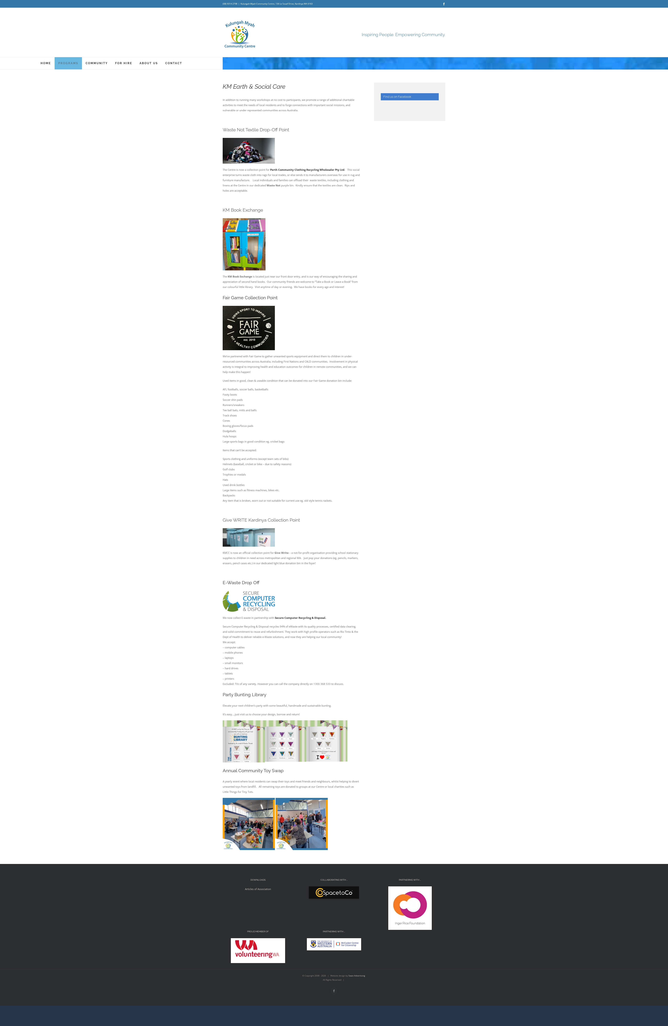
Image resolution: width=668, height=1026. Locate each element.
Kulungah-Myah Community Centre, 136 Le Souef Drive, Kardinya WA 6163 (277, 3)
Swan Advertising (356, 975)
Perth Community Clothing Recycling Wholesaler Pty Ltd (307, 169)
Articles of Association (258, 889)
